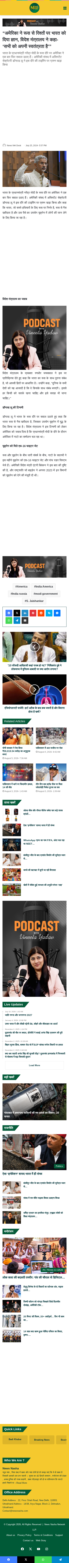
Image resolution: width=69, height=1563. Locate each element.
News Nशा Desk (14, 145)
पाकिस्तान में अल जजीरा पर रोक (49, 748)
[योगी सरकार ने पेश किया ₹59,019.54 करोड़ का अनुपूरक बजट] (18, 736)
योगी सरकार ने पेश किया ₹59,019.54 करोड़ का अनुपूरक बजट (16, 751)
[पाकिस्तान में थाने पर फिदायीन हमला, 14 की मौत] (18, 772)
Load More (34, 1065)
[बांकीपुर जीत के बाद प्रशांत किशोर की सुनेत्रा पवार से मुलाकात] (12, 859)
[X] (17, 613)
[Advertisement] (34, 104)
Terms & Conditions (43, 1535)
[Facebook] (9, 613)
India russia (19, 593)
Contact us (28, 1540)
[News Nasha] (34, 8)
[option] (34, 1101)
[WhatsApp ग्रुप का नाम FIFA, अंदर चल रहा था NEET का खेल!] (12, 845)
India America (44, 586)
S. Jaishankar (35, 601)
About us (10, 1535)
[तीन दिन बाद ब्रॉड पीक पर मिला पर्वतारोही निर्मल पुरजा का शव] (51, 772)
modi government (46, 593)
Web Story (41, 1540)
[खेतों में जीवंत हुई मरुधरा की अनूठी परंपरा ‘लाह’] (12, 889)
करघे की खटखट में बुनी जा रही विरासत (39, 870)
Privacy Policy (24, 1535)
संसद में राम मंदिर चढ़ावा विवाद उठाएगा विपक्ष (41, 1198)
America (22, 586)
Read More (21, 1483)
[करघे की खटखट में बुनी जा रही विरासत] (12, 874)
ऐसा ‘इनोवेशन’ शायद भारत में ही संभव (38, 825)
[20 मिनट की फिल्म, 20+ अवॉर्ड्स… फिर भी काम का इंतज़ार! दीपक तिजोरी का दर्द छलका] (12, 1321)
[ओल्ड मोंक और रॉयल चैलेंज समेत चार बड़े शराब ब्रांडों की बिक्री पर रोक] (12, 815)
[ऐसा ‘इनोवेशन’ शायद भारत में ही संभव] (12, 830)
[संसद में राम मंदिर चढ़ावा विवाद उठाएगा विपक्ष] (12, 1202)
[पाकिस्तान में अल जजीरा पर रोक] (51, 736)
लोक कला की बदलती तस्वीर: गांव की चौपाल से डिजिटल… (34, 1277)
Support (59, 1535)
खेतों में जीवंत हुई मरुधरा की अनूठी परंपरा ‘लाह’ (42, 885)
